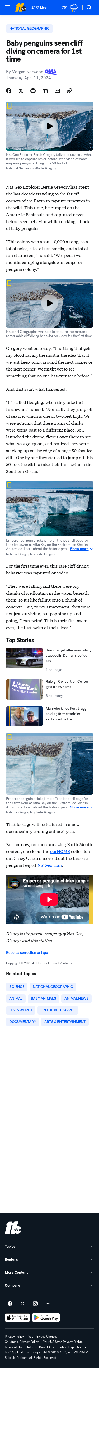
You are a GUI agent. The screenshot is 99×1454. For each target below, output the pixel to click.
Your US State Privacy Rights (63, 1341)
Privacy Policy (14, 1336)
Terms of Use (14, 1347)
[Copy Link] (69, 90)
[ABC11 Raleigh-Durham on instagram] (35, 1304)
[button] (7, 7)
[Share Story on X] (20, 90)
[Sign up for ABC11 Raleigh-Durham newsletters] (48, 1304)
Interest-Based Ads (40, 1347)
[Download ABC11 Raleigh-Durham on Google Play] (46, 1317)
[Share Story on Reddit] (33, 90)
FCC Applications (17, 1352)
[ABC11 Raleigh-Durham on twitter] (22, 1304)
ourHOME (60, 851)
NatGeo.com (49, 865)
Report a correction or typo (27, 952)
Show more (79, 549)
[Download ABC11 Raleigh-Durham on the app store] (17, 1317)
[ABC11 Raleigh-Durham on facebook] (10, 1304)
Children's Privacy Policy (22, 1341)
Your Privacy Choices (43, 1336)
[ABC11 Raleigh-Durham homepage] (20, 7)
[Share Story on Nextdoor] (45, 90)
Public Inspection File (73, 1347)
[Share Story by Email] (57, 90)
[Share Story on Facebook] (8, 90)
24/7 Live (38, 7)
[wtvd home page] (13, 1227)
